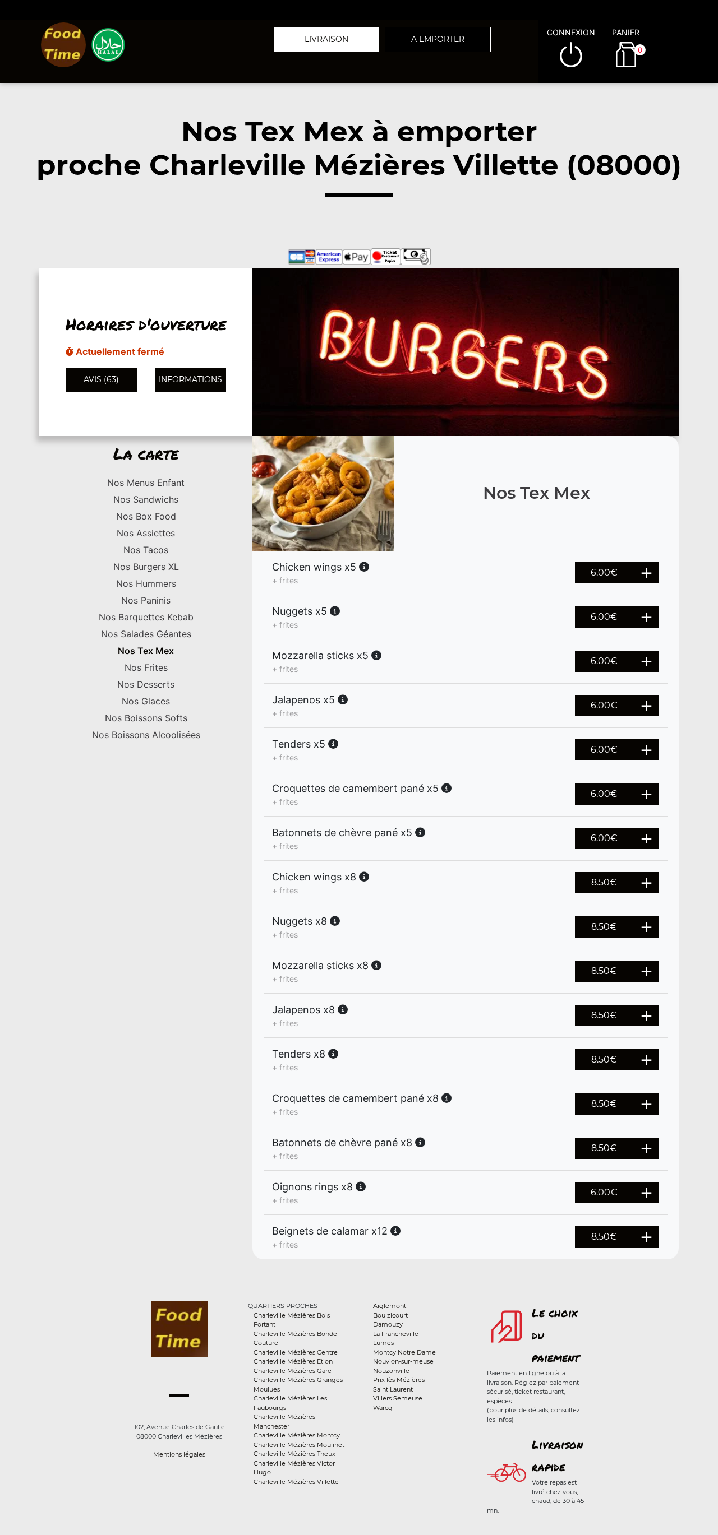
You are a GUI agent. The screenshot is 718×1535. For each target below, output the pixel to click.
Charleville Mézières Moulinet (299, 1445)
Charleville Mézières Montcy (297, 1435)
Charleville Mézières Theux (294, 1454)
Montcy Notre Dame (404, 1352)
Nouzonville (391, 1371)
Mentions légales (179, 1454)
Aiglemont (389, 1306)
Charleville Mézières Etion (293, 1361)
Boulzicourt (390, 1315)
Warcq (382, 1408)
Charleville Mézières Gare (293, 1371)
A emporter (437, 39)
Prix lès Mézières (399, 1380)
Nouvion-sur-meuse (403, 1361)
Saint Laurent (393, 1389)
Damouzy (388, 1324)
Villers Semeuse (397, 1398)
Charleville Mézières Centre (296, 1352)
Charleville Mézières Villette (296, 1482)
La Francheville (395, 1334)
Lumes (383, 1343)
